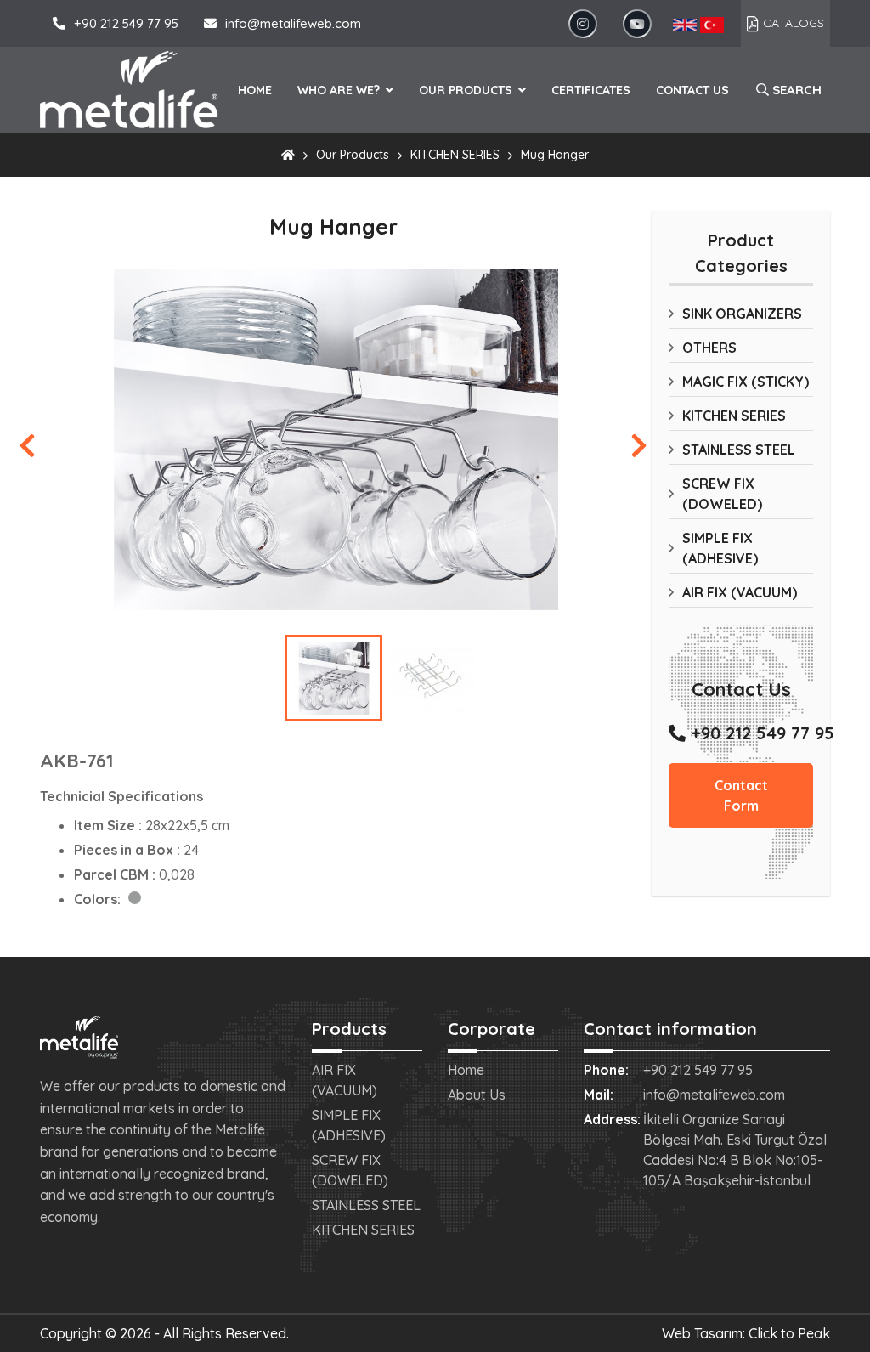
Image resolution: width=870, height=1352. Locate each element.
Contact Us (692, 90)
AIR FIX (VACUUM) (739, 592)
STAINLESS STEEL (738, 449)
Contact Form (741, 795)
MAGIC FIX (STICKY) (745, 381)
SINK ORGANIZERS (742, 313)
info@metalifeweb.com (293, 23)
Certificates (590, 90)
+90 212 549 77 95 (126, 23)
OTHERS (709, 347)
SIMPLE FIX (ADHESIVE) (720, 548)
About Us (477, 1094)
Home (255, 90)
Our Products (467, 90)
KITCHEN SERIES (455, 154)
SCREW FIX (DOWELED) (722, 493)
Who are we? (340, 90)
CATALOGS (793, 23)
